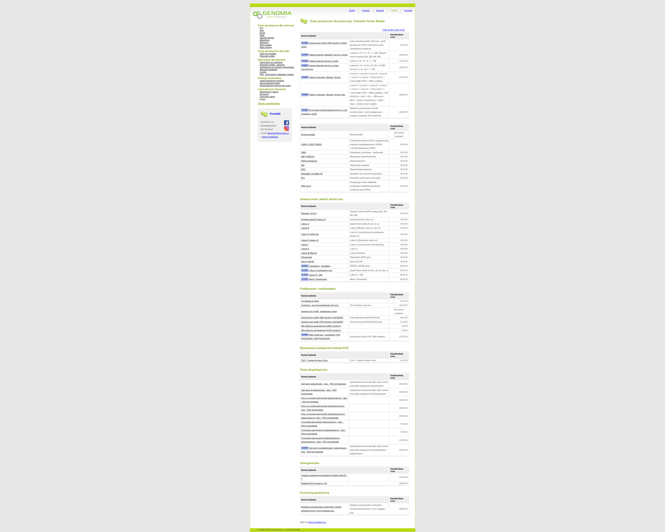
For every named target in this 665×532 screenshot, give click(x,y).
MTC (303, 169)
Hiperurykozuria (309, 161)
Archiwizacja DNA (310, 301)
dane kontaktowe (270, 137)
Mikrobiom (265, 40)
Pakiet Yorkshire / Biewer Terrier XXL (327, 95)
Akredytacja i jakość (269, 92)
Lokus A (305, 224)
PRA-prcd (306, 186)
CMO (303, 152)
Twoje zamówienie (269, 103)
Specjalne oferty (267, 96)
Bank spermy (266, 47)
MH (302, 165)
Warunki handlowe (268, 69)
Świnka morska (267, 38)
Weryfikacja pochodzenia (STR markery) (321, 330)
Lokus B (305, 228)
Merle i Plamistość (318, 279)
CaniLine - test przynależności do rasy (320, 305)
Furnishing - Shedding (319, 266)
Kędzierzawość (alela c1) (313, 219)
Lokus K (305, 249)
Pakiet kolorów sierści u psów (323, 61)
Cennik (263, 72)
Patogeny (264, 42)
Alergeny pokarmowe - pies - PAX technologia (323, 384)
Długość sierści (309, 213)
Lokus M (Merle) (309, 253)
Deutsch (380, 11)
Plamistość (306, 257)
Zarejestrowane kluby (270, 83)
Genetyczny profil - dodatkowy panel (319, 311)
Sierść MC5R (307, 261)
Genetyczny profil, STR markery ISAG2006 (322, 322)
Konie (262, 33)
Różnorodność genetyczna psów (275, 85)
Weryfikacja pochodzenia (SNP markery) (321, 326)
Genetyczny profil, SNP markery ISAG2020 (322, 317)
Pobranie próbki (267, 56)
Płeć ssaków (266, 45)
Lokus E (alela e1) (310, 240)
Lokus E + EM (315, 275)
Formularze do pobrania (271, 62)
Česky (352, 11)
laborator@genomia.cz (278, 133)
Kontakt (275, 113)
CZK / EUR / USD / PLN (394, 30)
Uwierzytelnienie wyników (272, 81)
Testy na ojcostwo (268, 54)
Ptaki (262, 35)
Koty (262, 30)
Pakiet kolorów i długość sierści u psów (328, 55)
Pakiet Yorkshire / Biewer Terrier (325, 77)
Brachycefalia (308, 134)
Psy (261, 28)
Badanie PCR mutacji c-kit (314, 483)
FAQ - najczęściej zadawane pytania (277, 74)
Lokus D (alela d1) (310, 234)
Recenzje (264, 94)
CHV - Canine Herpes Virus (314, 360)
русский (408, 11)
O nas (262, 99)
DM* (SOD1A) (307, 156)
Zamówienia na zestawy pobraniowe (277, 67)
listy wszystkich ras (317, 522)
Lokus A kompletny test (320, 270)
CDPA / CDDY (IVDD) (311, 144)
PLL (303, 178)
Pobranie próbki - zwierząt (272, 65)
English (366, 11)
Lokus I (304, 244)
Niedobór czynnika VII (311, 174)
